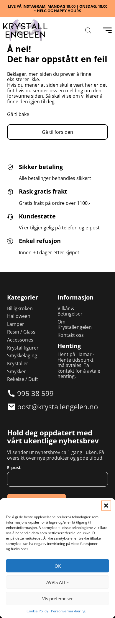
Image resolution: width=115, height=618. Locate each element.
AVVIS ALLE (57, 582)
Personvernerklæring (68, 611)
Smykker (16, 371)
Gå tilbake (18, 114)
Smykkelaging (22, 355)
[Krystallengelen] (25, 30)
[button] (106, 505)
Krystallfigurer (23, 348)
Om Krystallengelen (75, 324)
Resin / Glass (21, 332)
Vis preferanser (57, 598)
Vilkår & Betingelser (70, 311)
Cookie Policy (37, 611)
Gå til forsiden (57, 132)
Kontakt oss (71, 335)
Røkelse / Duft (22, 379)
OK (58, 566)
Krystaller (17, 363)
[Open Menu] (107, 30)
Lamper (15, 324)
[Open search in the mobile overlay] (88, 30)
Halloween (18, 316)
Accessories (20, 340)
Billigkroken (20, 308)
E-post (14, 468)
